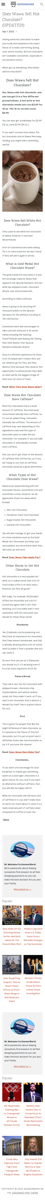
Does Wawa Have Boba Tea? (24, 752)
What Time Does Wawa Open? (25, 387)
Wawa (6, 819)
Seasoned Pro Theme (25, 1193)
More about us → (22, 889)
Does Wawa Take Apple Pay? (25, 557)
